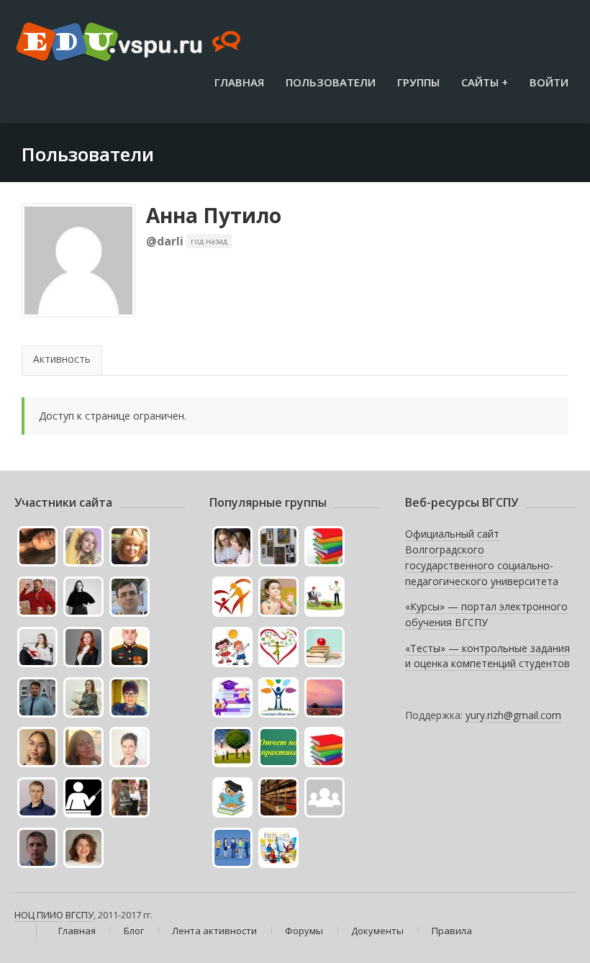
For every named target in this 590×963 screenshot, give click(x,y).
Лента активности (214, 930)
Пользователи (331, 82)
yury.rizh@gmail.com (513, 715)
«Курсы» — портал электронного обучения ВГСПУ (486, 614)
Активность (62, 359)
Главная (239, 82)
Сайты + (484, 82)
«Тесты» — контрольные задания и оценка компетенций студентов (487, 656)
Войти (549, 82)
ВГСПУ (79, 914)
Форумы (304, 930)
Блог (134, 930)
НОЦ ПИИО (38, 914)
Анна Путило (213, 215)
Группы (418, 82)
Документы (377, 930)
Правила (452, 930)
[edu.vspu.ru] (129, 43)
